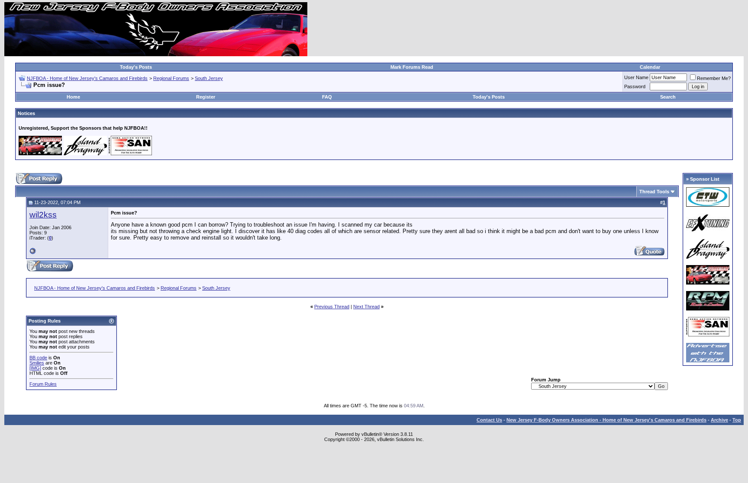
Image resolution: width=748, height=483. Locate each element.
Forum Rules (43, 384)
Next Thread (366, 306)
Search (668, 96)
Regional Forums (171, 78)
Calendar (650, 67)
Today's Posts (136, 67)
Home (73, 96)
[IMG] (35, 368)
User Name (636, 77)
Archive (719, 419)
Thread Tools (654, 191)
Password (634, 86)
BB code (38, 357)
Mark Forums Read (411, 67)
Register (205, 96)
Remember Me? (714, 78)
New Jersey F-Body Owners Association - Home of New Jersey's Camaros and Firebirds (606, 419)
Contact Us (489, 419)
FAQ (327, 96)
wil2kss (43, 214)
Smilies (36, 362)
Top (736, 419)
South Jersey (209, 78)
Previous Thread (331, 306)
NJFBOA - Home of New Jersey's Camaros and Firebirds (87, 78)
